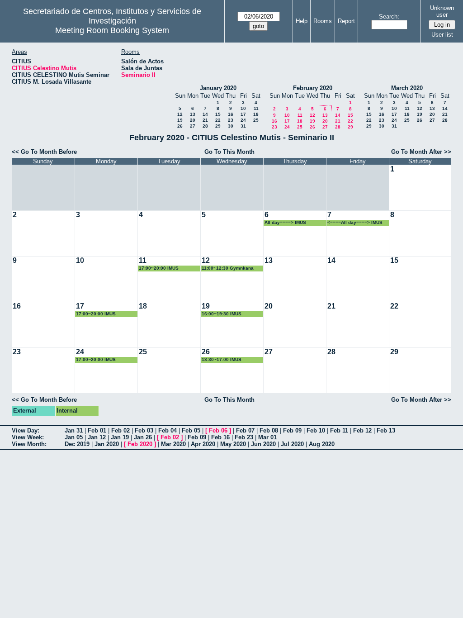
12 (180, 114)
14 (205, 114)
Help (301, 21)
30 (230, 126)
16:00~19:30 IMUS (221, 313)
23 (230, 120)
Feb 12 (362, 430)
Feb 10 (316, 430)
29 (218, 126)
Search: (389, 16)
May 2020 (233, 444)
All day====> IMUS (285, 222)
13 (192, 114)
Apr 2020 (203, 444)
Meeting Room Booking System (112, 30)
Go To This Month (229, 151)
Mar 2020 (173, 444)
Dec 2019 (77, 444)
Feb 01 (97, 430)
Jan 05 (74, 437)
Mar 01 (267, 437)
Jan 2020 (106, 444)
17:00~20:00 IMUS (159, 268)
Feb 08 (269, 430)
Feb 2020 (140, 444)
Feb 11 (339, 430)
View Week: (28, 437)
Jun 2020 (263, 444)
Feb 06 (218, 430)
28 (205, 126)
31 (243, 126)
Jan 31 (74, 430)
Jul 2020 (292, 444)
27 (192, 126)
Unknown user (442, 11)
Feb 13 (386, 430)
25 (256, 120)
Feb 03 (144, 430)
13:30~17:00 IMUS (221, 359)
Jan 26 (143, 437)
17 (243, 114)
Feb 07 (245, 430)
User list (442, 34)
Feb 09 (292, 430)
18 (256, 114)
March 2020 (407, 88)
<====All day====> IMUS (355, 222)
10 (243, 108)
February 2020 (312, 88)
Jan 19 (120, 437)
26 (180, 126)
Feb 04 (167, 430)
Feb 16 (220, 437)
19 (180, 120)
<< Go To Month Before (44, 151)
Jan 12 (97, 437)
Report (346, 21)
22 (218, 120)
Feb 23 (244, 437)
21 (205, 120)
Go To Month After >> (421, 151)
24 (243, 120)
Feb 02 (120, 430)
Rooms (322, 21)
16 (230, 114)
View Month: (29, 444)
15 (218, 114)
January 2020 (218, 88)
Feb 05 (191, 430)
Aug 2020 (322, 444)
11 (256, 108)
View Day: (25, 430)
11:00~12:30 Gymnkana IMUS (228, 268)
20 (192, 120)
